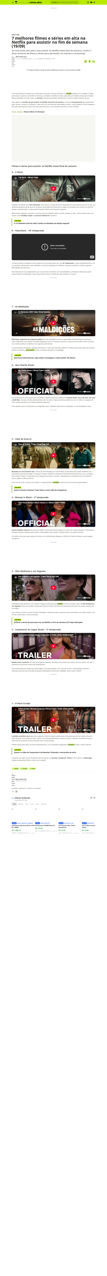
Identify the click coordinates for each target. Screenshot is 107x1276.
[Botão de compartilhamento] (85, 61)
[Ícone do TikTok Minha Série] (94, 2)
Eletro (27, 804)
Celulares (20, 804)
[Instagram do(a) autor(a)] (16, 791)
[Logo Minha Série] (35, 2)
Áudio (37, 804)
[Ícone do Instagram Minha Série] (88, 2)
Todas (14, 804)
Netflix (60, 604)
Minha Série (15, 34)
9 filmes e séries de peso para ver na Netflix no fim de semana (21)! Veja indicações (48, 622)
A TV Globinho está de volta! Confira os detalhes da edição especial (41, 223)
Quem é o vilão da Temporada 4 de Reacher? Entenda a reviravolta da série (45, 752)
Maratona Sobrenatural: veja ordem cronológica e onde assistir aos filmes (44, 358)
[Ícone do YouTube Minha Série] (91, 2)
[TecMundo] (16, 2)
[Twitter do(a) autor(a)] (13, 791)
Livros (32, 804)
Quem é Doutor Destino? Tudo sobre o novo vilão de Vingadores (40, 490)
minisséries (30, 350)
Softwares (44, 804)
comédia (56, 482)
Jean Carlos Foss (21, 57)
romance (71, 745)
